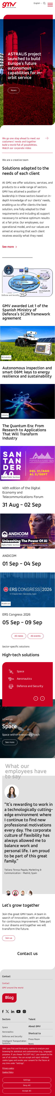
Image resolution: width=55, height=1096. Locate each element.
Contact (6, 983)
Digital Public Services (11, 477)
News (13, 90)
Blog (9, 997)
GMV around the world (12, 988)
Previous (36, 698)
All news (19, 636)
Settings (26, 1080)
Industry (5, 415)
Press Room (34, 1039)
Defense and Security (10, 295)
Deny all (27, 1085)
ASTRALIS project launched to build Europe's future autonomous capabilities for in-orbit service (25, 66)
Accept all (26, 1091)
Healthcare (6, 604)
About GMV (34, 1026)
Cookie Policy (7, 1072)
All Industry (6, 357)
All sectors (7, 719)
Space (5, 1027)
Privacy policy (8, 1068)
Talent (31, 1019)
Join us (8, 938)
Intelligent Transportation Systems (14, 1042)
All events (35, 636)
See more (8, 246)
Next (42, 698)
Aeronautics (7, 1032)
